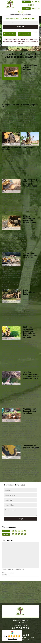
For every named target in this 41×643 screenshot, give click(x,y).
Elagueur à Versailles (31, 594)
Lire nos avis (12, 639)
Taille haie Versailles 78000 (33, 588)
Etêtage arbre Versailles (19, 588)
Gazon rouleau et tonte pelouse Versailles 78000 (20, 596)
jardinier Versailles (5, 590)
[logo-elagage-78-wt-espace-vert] (10, 4)
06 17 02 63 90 (19, 534)
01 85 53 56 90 (19, 531)
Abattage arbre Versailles (33, 600)
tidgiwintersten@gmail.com (20, 14)
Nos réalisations (9, 34)
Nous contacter (24, 34)
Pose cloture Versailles (6, 596)
